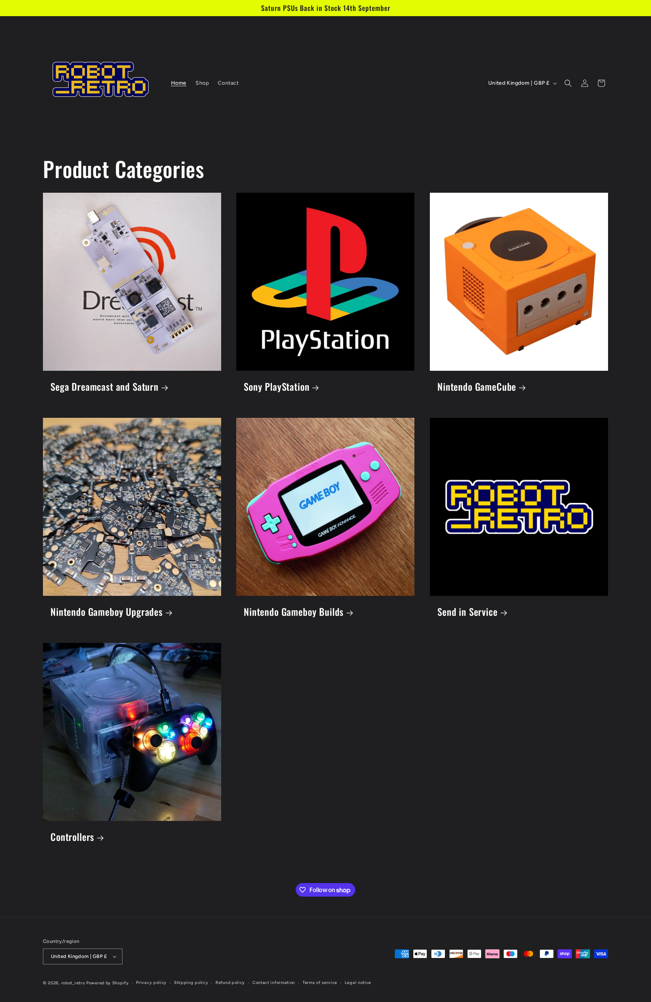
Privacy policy (151, 982)
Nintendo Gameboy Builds (294, 612)
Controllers (72, 837)
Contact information (273, 982)
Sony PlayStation (276, 387)
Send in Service (467, 612)
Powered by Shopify (107, 983)
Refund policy (230, 982)
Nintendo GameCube (476, 387)
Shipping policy (191, 982)
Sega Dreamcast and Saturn (104, 387)
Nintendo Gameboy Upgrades (106, 612)
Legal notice (358, 982)
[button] (568, 83)
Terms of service (320, 982)
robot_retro (73, 983)
